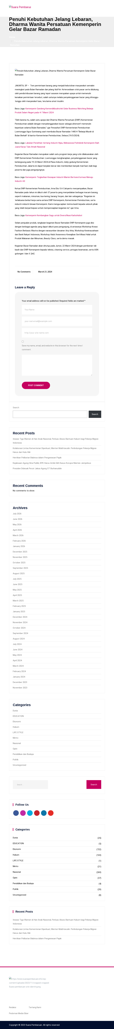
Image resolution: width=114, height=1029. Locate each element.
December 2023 (20, 682)
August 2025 (18, 573)
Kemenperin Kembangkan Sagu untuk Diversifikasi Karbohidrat (53, 215)
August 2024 (18, 638)
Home (12, 37)
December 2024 (20, 617)
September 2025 (20, 568)
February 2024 (19, 671)
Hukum (16, 727)
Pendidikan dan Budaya (23, 754)
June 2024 (17, 649)
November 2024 (20, 622)
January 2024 (19, 677)
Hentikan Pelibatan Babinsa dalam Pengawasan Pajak (37, 457)
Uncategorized (19, 765)
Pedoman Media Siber (19, 1013)
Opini (15, 748)
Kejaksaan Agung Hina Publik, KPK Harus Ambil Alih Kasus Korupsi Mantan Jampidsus (52, 463)
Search (16, 407)
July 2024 (17, 644)
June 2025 (17, 584)
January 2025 (19, 611)
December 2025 (20, 551)
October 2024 (19, 628)
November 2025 (20, 557)
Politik (15, 759)
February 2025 (19, 606)
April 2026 (17, 530)
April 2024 (17, 660)
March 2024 (18, 666)
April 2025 (17, 595)
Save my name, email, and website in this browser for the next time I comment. (52, 348)
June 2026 (17, 519)
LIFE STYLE (18, 732)
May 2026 (17, 524)
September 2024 (20, 633)
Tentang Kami (35, 1007)
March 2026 (18, 535)
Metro (15, 738)
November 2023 (20, 687)
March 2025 (18, 600)
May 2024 (17, 655)
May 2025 (17, 590)
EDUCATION (18, 716)
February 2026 (19, 541)
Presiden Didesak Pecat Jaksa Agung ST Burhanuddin (37, 468)
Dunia (15, 710)
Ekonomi (17, 721)
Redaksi (12, 1007)
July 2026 (17, 513)
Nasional (17, 743)
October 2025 (19, 562)
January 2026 (19, 546)
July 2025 (17, 579)
